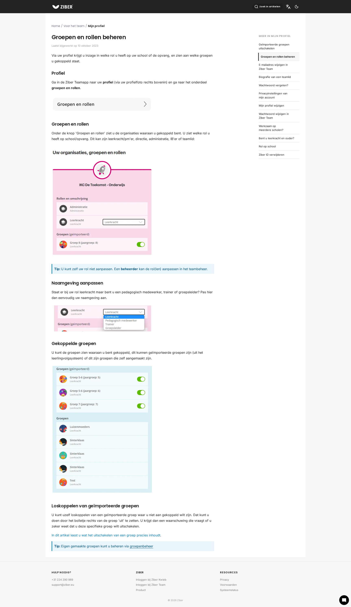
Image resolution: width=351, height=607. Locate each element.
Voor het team (74, 26)
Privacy (224, 579)
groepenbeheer (141, 546)
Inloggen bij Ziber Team (150, 584)
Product (141, 590)
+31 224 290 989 (62, 579)
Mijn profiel (96, 26)
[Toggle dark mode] (296, 7)
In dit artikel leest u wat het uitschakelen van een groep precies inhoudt (106, 535)
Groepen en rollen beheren (278, 56)
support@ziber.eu (63, 584)
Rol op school (267, 146)
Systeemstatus (229, 590)
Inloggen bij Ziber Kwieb (151, 579)
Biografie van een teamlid (275, 77)
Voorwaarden (228, 584)
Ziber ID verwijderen (271, 154)
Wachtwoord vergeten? (273, 85)
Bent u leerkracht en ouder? (276, 138)
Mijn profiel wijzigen (271, 105)
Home (56, 26)
